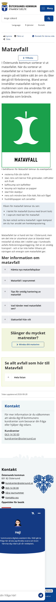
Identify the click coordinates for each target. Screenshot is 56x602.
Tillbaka (29, 57)
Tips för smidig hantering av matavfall (26, 293)
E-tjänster (30, 25)
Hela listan (20, 377)
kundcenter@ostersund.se (20, 438)
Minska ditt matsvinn (29, 344)
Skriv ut (20, 36)
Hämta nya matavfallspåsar (25, 269)
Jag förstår (47, 591)
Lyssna (9, 36)
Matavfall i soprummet (23, 280)
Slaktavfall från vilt (21, 319)
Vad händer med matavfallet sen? (26, 307)
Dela (8, 39)
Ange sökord (10, 18)
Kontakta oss (12, 497)
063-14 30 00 (12, 434)
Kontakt (41, 25)
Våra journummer (14, 492)
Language (16, 25)
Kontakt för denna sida (44, 36)
